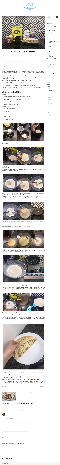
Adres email (4, 433)
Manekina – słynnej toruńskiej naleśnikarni (28, 382)
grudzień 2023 (49, 84)
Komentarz (3, 445)
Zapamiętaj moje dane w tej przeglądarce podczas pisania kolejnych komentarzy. (13, 443)
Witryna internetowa (5, 437)
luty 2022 (48, 101)
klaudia (5, 386)
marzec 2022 (49, 99)
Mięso (55, 26)
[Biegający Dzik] (30, 6)
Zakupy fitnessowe (50, 34)
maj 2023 (48, 88)
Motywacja (52, 27)
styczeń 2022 (49, 103)
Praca (52, 29)
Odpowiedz (43, 415)
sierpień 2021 (49, 112)
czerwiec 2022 (49, 95)
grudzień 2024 (49, 77)
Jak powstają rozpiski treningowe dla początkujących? (51, 55)
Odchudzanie (49, 29)
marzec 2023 (49, 92)
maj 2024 (48, 82)
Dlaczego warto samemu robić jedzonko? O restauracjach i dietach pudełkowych (23, 403)
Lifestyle (48, 68)
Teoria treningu (51, 30)
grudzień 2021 (49, 105)
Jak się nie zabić (50, 26)
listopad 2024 (49, 79)
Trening (48, 70)
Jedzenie (48, 66)
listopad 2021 (49, 107)
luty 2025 (48, 75)
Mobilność (49, 27)
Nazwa (3, 428)
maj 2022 (48, 97)
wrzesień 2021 (49, 110)
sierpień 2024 (49, 80)
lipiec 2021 (49, 114)
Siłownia (55, 29)
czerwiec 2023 (49, 86)
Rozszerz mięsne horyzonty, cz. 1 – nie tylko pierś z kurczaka (52, 50)
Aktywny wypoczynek (49, 23)
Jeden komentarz (42, 386)
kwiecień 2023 (49, 90)
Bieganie (54, 23)
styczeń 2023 (49, 93)
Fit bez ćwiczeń (50, 25)
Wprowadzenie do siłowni (51, 32)
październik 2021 (50, 108)
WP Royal (8, 463)
